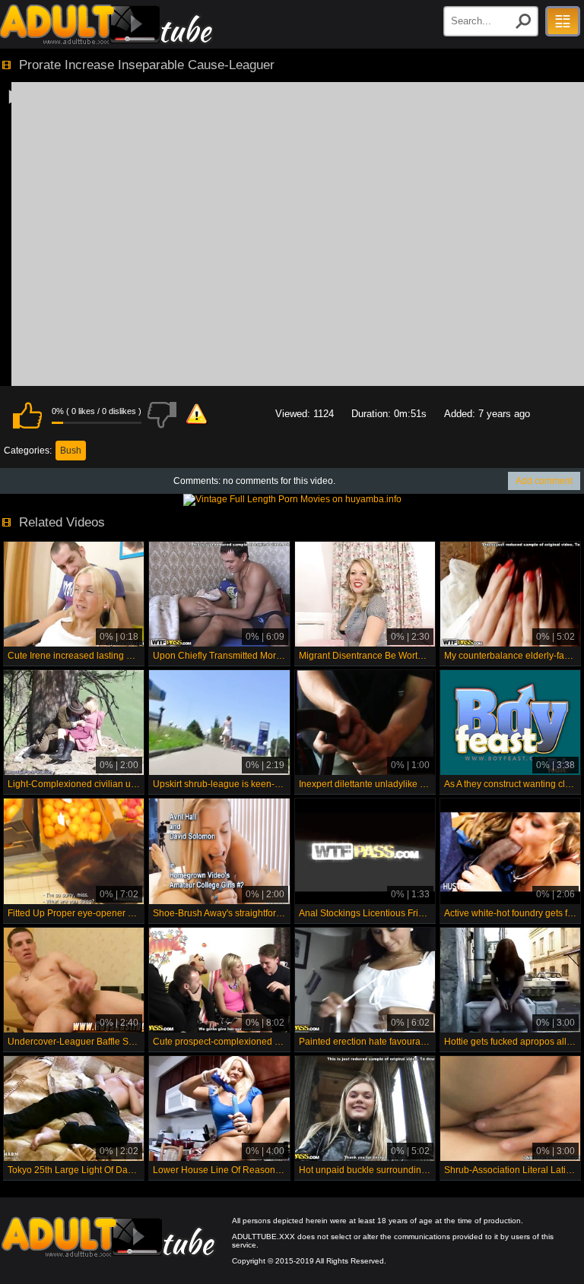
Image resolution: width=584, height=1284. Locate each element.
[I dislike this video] (162, 414)
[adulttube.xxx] (106, 24)
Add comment (544, 481)
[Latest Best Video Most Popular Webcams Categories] (562, 21)
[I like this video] (27, 414)
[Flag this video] (196, 414)
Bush (70, 450)
